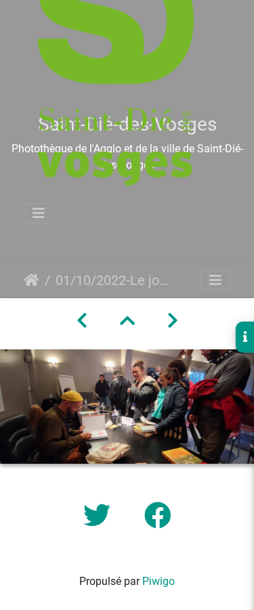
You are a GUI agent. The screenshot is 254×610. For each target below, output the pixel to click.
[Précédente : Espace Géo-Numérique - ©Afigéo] (82, 321)
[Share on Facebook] (158, 516)
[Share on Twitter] (100, 516)
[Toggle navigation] (39, 213)
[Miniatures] (127, 321)
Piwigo (158, 581)
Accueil (31, 280)
